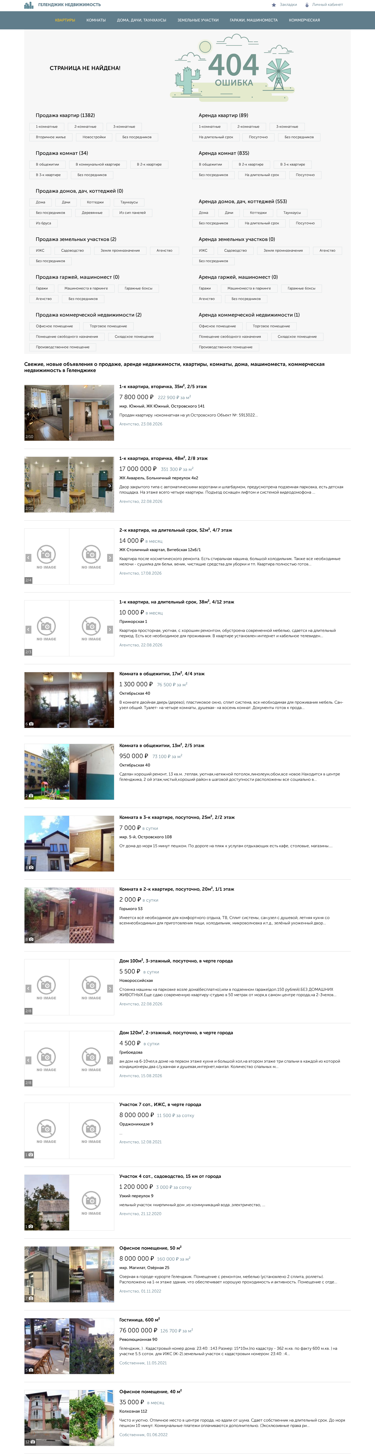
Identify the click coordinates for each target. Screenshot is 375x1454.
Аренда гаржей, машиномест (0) (238, 277)
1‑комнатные (47, 127)
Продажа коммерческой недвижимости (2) (89, 315)
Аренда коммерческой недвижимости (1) (249, 315)
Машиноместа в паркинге (86, 288)
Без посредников (137, 137)
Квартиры (65, 20)
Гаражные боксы (138, 288)
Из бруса (43, 223)
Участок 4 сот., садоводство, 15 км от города (170, 1176)
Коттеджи (95, 202)
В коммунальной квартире (98, 164)
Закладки (288, 5)
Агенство (164, 250)
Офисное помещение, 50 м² (150, 1248)
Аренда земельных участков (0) (237, 239)
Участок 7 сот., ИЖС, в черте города (160, 1104)
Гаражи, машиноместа (254, 20)
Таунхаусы (129, 202)
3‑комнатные (124, 127)
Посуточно (258, 137)
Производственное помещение (63, 347)
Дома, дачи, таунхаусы (141, 20)
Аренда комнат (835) (224, 153)
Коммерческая (304, 20)
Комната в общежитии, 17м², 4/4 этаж (162, 674)
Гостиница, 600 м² (139, 1320)
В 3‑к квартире (48, 175)
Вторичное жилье (51, 137)
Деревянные (92, 213)
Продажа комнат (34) (62, 153)
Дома (40, 202)
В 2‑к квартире (149, 164)
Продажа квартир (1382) (65, 115)
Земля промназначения (120, 250)
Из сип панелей (132, 213)
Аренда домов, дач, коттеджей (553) (243, 201)
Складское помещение (134, 337)
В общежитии (47, 164)
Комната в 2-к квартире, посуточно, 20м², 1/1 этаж (176, 889)
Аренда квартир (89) (223, 115)
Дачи (66, 202)
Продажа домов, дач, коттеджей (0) (79, 191)
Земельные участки (198, 20)
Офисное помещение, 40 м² (150, 1392)
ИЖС (40, 250)
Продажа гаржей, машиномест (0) (77, 277)
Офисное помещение (54, 326)
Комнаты (96, 20)
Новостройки (94, 137)
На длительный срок (216, 137)
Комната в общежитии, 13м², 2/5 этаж (161, 745)
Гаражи (42, 288)
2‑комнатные (85, 127)
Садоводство (72, 250)
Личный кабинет (327, 5)
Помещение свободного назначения (67, 337)
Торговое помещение (108, 326)
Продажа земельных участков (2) (76, 239)
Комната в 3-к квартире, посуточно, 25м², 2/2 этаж (177, 817)
